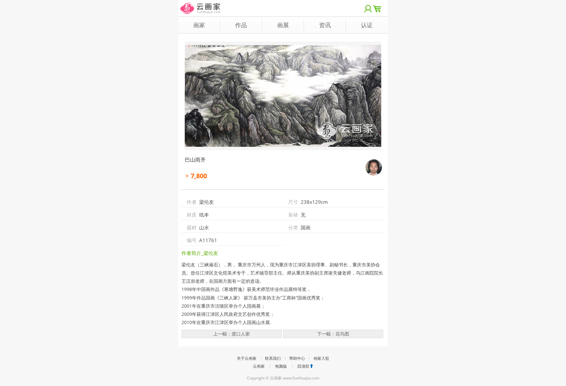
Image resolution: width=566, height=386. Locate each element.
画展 (283, 25)
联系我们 (273, 358)
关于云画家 (246, 358)
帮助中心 (297, 358)
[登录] (368, 8)
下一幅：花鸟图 (333, 334)
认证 (367, 25)
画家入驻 (321, 358)
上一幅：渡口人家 (231, 334)
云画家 (259, 366)
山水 (204, 227)
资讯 (325, 25)
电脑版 (281, 366)
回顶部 (303, 366)
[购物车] (379, 8)
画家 (199, 25)
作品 (241, 25)
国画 (306, 227)
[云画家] (200, 5)
